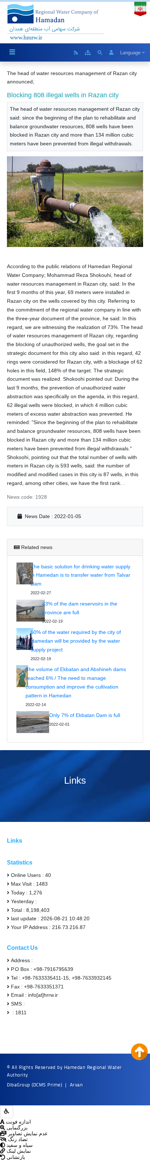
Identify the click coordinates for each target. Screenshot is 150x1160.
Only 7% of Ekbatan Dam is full (84, 715)
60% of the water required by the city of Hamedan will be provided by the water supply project (76, 640)
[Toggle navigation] (12, 52)
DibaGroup (18, 1084)
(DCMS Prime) (47, 1084)
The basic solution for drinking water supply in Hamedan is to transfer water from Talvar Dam (80, 575)
